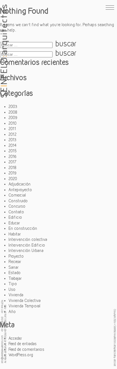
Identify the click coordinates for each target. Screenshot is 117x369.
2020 (13, 178)
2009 (13, 117)
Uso (12, 289)
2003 (13, 106)
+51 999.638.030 (2, 324)
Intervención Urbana (26, 250)
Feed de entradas (23, 343)
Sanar (13, 267)
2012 (12, 134)
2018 (12, 167)
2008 (13, 112)
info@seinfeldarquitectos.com (2, 349)
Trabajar (15, 278)
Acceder (15, 338)
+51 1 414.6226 (2, 306)
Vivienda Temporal (24, 306)
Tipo (13, 284)
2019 (12, 173)
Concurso (17, 206)
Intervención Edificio (27, 245)
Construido (18, 201)
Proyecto (16, 256)
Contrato (16, 212)
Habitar (15, 234)
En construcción (23, 228)
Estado (15, 272)
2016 (12, 156)
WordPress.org (21, 355)
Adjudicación (20, 184)
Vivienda (16, 295)
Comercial (17, 195)
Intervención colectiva (28, 239)
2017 (12, 162)
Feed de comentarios (26, 349)
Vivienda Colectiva (25, 300)
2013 (12, 139)
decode (115, 362)
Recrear (15, 261)
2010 (12, 123)
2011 (12, 128)
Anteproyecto (20, 189)
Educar (14, 223)
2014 (12, 145)
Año (12, 311)
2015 (13, 151)
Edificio (15, 217)
